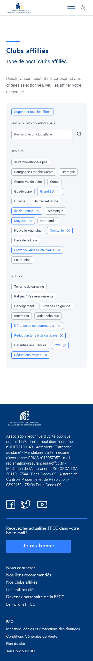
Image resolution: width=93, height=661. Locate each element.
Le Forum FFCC (20, 605)
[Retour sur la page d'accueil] (19, 8)
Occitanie (57, 230)
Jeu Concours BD (20, 651)
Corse (54, 182)
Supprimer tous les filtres (32, 112)
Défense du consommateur (34, 326)
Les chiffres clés (20, 590)
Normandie (48, 221)
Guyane (19, 201)
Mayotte (20, 221)
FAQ (10, 622)
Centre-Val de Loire (28, 182)
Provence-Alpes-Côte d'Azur (34, 250)
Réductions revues (28, 355)
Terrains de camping (29, 286)
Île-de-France (24, 211)
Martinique (55, 211)
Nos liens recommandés (28, 575)
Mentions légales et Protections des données (43, 629)
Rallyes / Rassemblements (33, 296)
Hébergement (24, 306)
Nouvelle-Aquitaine (28, 230)
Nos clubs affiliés (21, 583)
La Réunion (22, 260)
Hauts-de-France (46, 201)
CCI (58, 345)
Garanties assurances (30, 345)
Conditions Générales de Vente (31, 636)
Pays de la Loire (25, 240)
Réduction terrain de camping (36, 335)
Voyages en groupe (56, 306)
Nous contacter (20, 568)
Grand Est (47, 191)
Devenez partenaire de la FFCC (35, 597)
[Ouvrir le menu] (71, 7)
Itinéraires (21, 316)
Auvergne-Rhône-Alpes (31, 162)
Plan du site (15, 644)
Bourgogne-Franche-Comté (33, 172)
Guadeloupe (23, 191)
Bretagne (68, 172)
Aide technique (48, 316)
